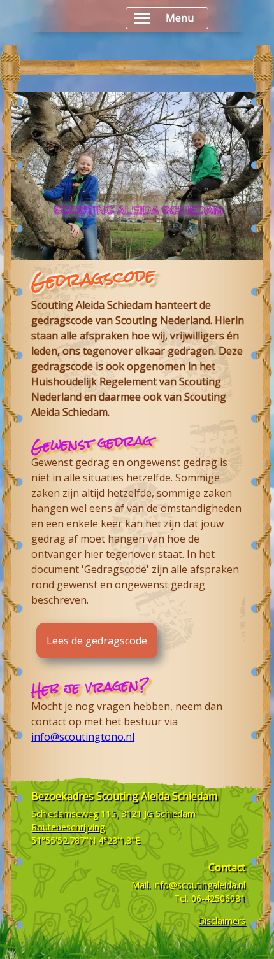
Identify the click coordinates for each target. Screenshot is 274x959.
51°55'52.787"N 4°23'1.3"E (85, 840)
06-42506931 (218, 898)
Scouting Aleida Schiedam (156, 796)
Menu (180, 18)
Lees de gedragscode (97, 641)
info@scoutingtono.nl (82, 737)
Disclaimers (221, 920)
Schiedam (175, 813)
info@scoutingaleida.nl (199, 885)
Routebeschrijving (68, 827)
